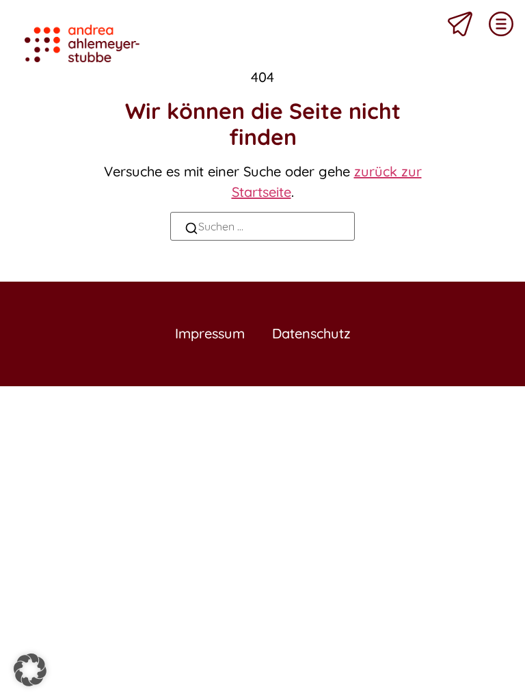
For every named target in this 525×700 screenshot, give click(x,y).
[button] (30, 670)
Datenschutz (311, 333)
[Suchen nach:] (262, 226)
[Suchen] (191, 230)
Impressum (210, 333)
